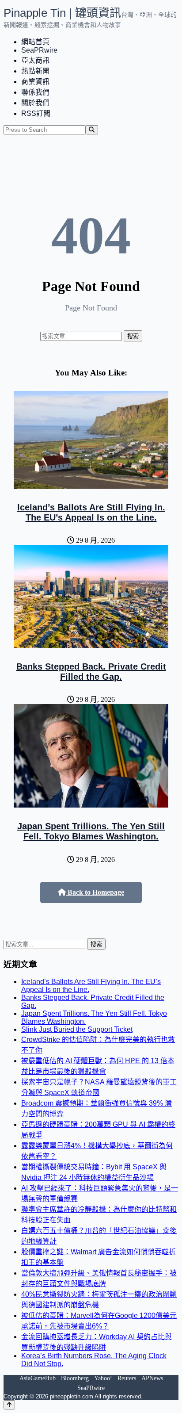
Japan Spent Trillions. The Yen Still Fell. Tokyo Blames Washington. (91, 831)
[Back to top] (9, 1404)
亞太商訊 (35, 60)
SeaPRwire (39, 50)
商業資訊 (35, 81)
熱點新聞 (35, 71)
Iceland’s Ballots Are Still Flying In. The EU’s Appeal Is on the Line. (91, 512)
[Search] (91, 129)
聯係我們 (35, 92)
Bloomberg (75, 1378)
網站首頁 (35, 42)
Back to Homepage (95, 892)
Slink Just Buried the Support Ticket (77, 1029)
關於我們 (35, 103)
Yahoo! (103, 1378)
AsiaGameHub (37, 1378)
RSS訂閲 (35, 113)
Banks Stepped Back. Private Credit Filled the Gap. (91, 672)
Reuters (127, 1378)
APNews (152, 1378)
